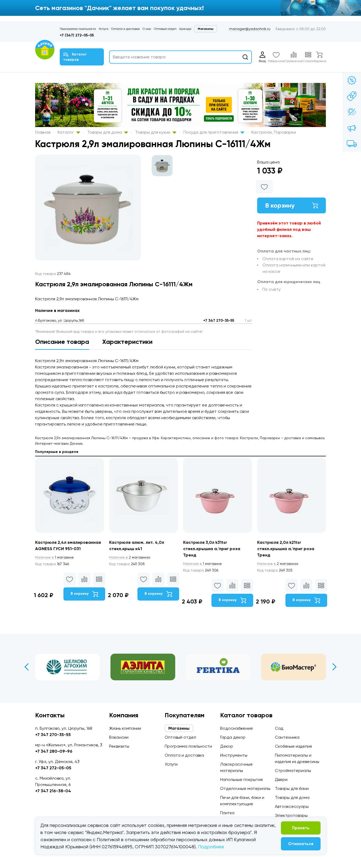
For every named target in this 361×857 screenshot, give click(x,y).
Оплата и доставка (125, 29)
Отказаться (300, 843)
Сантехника (287, 737)
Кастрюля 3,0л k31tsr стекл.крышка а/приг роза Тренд (211, 549)
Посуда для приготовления (211, 132)
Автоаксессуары (292, 806)
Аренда (185, 29)
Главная (42, 132)
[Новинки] (352, 96)
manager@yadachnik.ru (249, 29)
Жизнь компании (125, 728)
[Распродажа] (352, 128)
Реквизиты (119, 746)
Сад (279, 728)
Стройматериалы (293, 770)
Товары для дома (105, 132)
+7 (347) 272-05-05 (77, 35)
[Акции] (352, 80)
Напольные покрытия (241, 779)
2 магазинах (129, 557)
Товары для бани (292, 788)
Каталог (66, 132)
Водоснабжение (236, 728)
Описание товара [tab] (62, 341)
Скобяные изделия (293, 746)
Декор (226, 746)
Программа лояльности (78, 29)
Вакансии (118, 737)
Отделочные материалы (245, 788)
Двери (281, 779)
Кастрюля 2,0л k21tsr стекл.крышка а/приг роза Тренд (285, 549)
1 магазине (54, 557)
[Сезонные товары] (352, 112)
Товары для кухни (153, 132)
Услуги (103, 29)
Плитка (227, 812)
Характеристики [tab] (127, 341)
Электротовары (291, 815)
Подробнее (211, 846)
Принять (300, 827)
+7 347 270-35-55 (218, 320)
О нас (146, 29)
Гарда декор (233, 737)
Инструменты (233, 755)
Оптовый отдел (165, 29)
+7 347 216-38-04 (53, 790)
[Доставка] (352, 144)
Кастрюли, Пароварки (273, 132)
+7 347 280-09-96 (53, 751)
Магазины (206, 29)
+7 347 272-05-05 (53, 767)
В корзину (280, 205)
